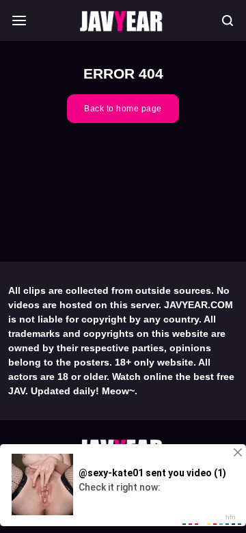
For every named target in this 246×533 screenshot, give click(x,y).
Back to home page (123, 108)
